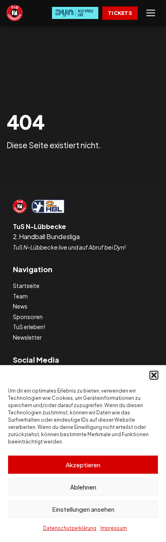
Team (20, 296)
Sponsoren (28, 316)
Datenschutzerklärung (69, 528)
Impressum (113, 528)
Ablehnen (83, 487)
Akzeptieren (83, 464)
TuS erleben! (29, 326)
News (20, 306)
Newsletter (27, 337)
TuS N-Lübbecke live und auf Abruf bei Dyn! (69, 247)
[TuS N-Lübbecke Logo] (14, 13)
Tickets (120, 13)
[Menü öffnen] (151, 13)
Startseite (26, 285)
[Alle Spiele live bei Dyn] (75, 13)
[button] (154, 375)
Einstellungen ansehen (83, 509)
